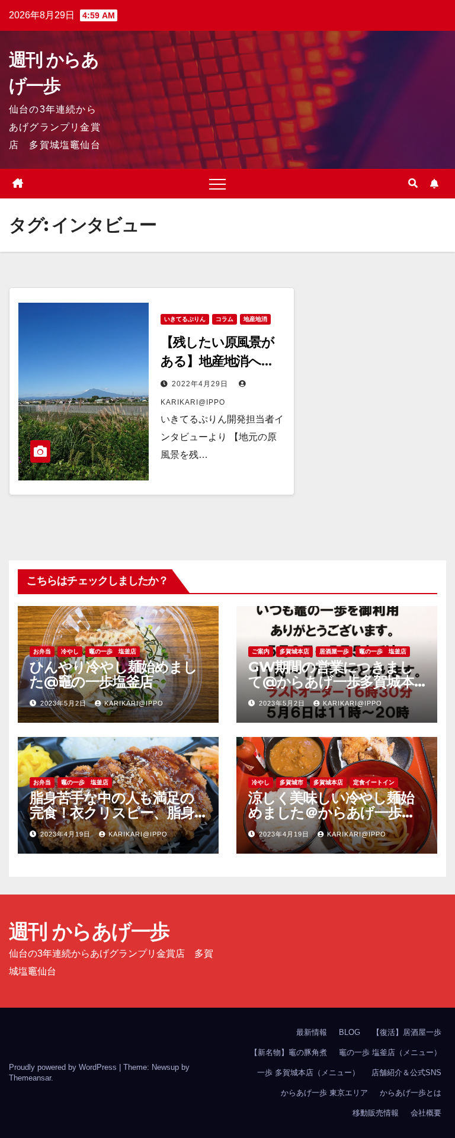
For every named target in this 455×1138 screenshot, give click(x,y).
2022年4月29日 (201, 384)
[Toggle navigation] (217, 184)
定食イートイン (374, 782)
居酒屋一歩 (334, 651)
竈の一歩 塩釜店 (112, 651)
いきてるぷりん (185, 319)
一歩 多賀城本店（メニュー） (308, 1072)
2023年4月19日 (66, 834)
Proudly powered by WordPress (64, 1067)
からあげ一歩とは (410, 1092)
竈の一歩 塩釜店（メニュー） (390, 1052)
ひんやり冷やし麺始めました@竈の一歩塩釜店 (113, 674)
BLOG (349, 1032)
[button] (413, 183)
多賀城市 (291, 782)
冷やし (70, 651)
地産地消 (255, 319)
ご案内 (261, 651)
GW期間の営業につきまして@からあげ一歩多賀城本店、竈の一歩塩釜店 (331, 681)
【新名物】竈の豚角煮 (288, 1052)
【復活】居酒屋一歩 (406, 1032)
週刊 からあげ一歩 (89, 931)
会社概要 (426, 1112)
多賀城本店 (294, 651)
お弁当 (42, 651)
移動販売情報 (376, 1112)
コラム (224, 319)
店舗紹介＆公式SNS (406, 1072)
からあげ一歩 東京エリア (324, 1092)
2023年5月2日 (64, 703)
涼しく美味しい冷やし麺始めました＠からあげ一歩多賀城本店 (331, 812)
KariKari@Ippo (134, 703)
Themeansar (30, 1077)
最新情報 (311, 1032)
